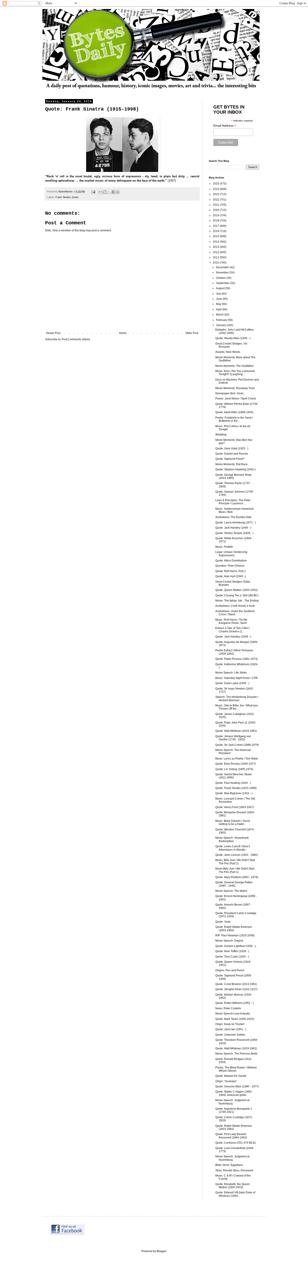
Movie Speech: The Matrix (231, 890)
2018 (216, 220)
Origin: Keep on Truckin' (230, 1024)
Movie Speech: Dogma (229, 940)
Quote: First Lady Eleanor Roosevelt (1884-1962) (231, 1136)
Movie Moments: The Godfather (234, 365)
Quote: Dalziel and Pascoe (231, 453)
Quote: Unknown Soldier (230, 1034)
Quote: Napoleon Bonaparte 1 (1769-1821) (233, 1110)
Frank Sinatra (62, 197)
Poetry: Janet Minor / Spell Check (235, 398)
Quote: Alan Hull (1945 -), (230, 576)
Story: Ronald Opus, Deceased (234, 1170)
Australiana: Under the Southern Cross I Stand (235, 613)
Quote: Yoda (222, 921)
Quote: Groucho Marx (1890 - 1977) (237, 1086)
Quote (75, 197)
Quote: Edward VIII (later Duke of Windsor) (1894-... (235, 1194)
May (219, 304)
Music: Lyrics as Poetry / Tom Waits (236, 758)
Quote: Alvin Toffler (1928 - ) (232, 951)
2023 (216, 194)
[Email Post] (93, 191)
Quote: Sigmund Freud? (230, 458)
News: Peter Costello (228, 1008)
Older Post (191, 333)
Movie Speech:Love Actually (232, 1013)
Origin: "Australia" (226, 1081)
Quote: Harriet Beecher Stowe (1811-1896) (233, 776)
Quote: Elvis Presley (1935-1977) (235, 763)
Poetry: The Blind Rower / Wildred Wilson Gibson (236, 1069)
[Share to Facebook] (113, 192)
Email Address (224, 126)
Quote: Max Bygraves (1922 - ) (234, 793)
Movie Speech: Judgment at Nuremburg (232, 1102)
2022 (216, 199)
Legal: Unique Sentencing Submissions (231, 553)
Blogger (161, 1251)
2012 (216, 252)
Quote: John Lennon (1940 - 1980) (236, 854)
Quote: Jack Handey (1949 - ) (233, 527)
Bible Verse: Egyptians (229, 1165)
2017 (216, 226)
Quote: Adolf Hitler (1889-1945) (234, 412)
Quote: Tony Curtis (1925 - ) (232, 956)
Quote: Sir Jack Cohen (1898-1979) (237, 744)
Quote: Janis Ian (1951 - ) (230, 1029)
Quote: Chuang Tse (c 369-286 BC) (236, 595)
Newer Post (53, 333)
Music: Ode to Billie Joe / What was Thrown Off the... (236, 707)
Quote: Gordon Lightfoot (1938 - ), (235, 946)
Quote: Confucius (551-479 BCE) (235, 1142)
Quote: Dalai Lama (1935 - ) (232, 683)
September (223, 283)
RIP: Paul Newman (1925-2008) (235, 935)
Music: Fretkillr (224, 546)
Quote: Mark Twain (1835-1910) (234, 1019)
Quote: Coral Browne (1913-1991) (236, 984)
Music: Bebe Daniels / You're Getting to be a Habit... (232, 822)
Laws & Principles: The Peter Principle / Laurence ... (233, 502)
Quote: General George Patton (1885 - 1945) (234, 884)
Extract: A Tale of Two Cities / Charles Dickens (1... (232, 629)
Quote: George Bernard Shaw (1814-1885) (233, 476)
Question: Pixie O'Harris (229, 565)
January (221, 325)
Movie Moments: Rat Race (231, 464)
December (223, 267)
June (219, 298)
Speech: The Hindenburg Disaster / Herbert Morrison (236, 698)
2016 (216, 231)
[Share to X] (109, 192)
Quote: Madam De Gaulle (230, 1075)
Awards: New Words (227, 352)
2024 (216, 189)
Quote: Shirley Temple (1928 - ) (234, 533)
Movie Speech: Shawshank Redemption (232, 839)
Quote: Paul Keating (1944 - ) (233, 782)
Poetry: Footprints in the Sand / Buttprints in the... (234, 419)
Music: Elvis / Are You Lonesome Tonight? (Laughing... (235, 373)
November (223, 272)
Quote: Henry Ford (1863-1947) (234, 807)
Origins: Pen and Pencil (229, 970)
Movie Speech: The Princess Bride (236, 1053)
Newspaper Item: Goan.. (230, 393)
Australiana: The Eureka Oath (233, 517)
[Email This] (100, 192)
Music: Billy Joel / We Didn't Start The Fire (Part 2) (235, 862)
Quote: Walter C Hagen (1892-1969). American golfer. (234, 1093)
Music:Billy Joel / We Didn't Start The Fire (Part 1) (234, 870)
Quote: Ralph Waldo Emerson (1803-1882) (233, 928)
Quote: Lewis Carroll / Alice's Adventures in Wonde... (232, 848)
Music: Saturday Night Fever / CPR (236, 678)
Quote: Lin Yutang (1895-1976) (234, 769)
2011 (216, 257)
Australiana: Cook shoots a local (235, 605)
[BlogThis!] (105, 192)
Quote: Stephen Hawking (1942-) (235, 469)
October (221, 277)
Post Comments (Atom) (76, 339)
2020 (216, 210)
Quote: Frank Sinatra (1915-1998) (236, 788)
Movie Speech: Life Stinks (231, 672)
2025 (216, 183)
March (220, 314)
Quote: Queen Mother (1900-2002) (236, 590)
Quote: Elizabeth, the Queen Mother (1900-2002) (232, 1186)
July (219, 293)
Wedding (220, 434)
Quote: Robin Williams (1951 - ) (234, 1003)
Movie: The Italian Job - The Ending (237, 600)
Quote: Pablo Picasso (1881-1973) (236, 658)
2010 (216, 262)
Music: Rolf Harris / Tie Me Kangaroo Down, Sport (231, 621)
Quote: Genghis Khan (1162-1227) (236, 989)
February (222, 320)
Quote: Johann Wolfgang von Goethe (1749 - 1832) (233, 738)
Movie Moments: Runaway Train (235, 388)
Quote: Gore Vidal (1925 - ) (231, 448)
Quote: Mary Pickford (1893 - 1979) (236, 877)
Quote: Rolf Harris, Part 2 (230, 571)
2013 (216, 246)
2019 (216, 215)
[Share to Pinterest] (117, 192)
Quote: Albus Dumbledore (231, 560)
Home (122, 333)
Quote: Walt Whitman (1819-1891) (236, 730)
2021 (216, 204)
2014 (216, 241)
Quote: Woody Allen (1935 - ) (233, 338)
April (219, 309)
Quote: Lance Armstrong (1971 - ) (235, 522)
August (220, 288)
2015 (216, 236)
